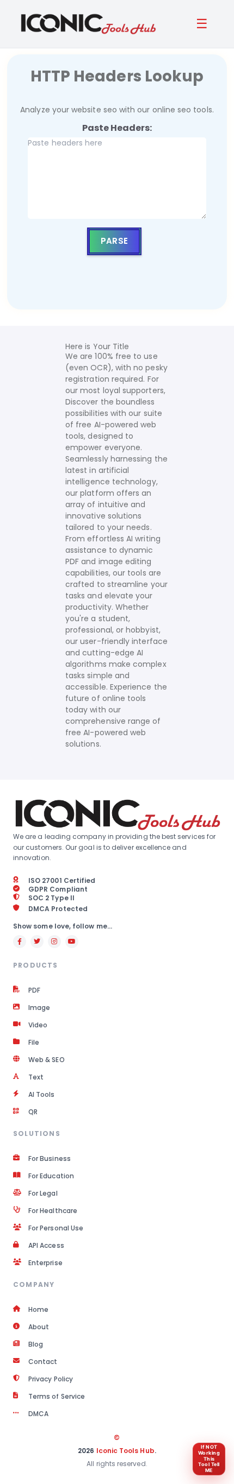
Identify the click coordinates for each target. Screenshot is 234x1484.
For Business (49, 1158)
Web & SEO (46, 1060)
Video (37, 1025)
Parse (114, 241)
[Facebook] (19, 941)
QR (33, 1112)
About (38, 1327)
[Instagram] (54, 941)
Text (36, 1077)
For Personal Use (55, 1228)
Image (39, 1007)
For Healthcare (52, 1211)
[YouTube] (71, 941)
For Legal (43, 1193)
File (33, 1042)
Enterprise (45, 1263)
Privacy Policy (50, 1379)
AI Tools (41, 1094)
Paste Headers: (117, 128)
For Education (51, 1176)
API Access (46, 1245)
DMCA (38, 1414)
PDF (34, 990)
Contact (43, 1361)
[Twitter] (37, 941)
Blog (35, 1344)
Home (38, 1309)
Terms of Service (56, 1396)
